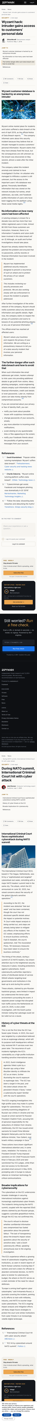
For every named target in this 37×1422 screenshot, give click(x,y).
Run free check (18, 649)
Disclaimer (5, 721)
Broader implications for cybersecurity (15, 806)
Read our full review (18, 606)
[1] (22, 134)
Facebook (5, 684)
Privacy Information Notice (10, 718)
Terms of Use (6, 714)
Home (3, 9)
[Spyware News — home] (8, 2)
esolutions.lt (14, 681)
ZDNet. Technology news (22, 480)
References (6, 67)
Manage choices (8, 1418)
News (9, 9)
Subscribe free (19, 573)
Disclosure (5, 725)
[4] (23, 398)
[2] (24, 202)
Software (5, 696)
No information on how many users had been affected (18, 57)
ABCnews (9, 1339)
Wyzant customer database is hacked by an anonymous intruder (17, 52)
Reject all (16, 1415)
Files (3, 699)
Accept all (6, 1415)
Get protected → (18, 602)
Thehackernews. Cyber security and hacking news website (18, 467)
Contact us (5, 728)
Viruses (4, 692)
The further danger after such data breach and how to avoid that (18, 63)
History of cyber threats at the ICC (14, 803)
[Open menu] (25, 2)
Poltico (20, 1346)
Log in (32, 2)
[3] (32, 323)
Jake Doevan (11, 786)
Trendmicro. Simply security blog (18, 507)
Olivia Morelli (11, 39)
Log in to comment (18, 544)
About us (5, 711)
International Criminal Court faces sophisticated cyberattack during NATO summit (18, 799)
